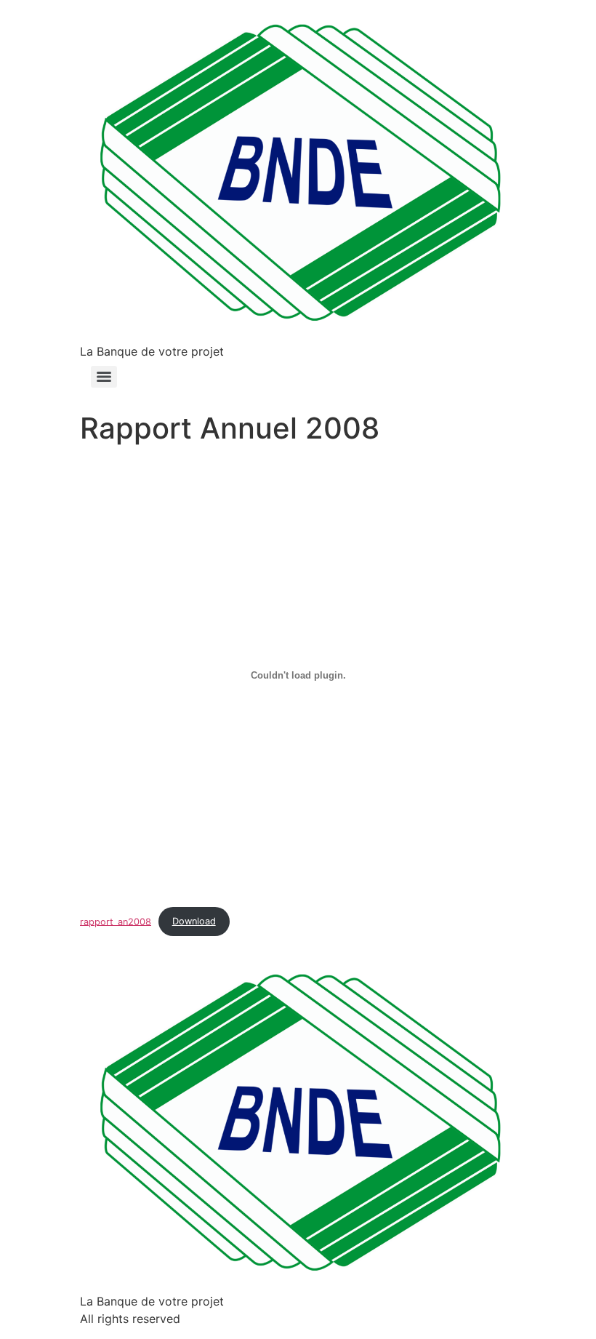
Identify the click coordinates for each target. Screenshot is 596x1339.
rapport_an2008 (115, 921)
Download (194, 921)
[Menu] (104, 377)
